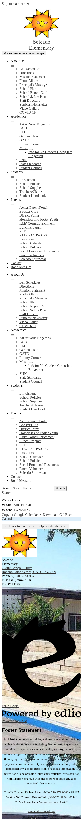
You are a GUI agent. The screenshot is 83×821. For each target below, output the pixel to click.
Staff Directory (29, 100)
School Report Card (33, 92)
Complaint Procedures (41, 811)
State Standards (30, 164)
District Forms (29, 215)
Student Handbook (32, 195)
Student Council (30, 168)
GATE (24, 140)
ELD (23, 132)
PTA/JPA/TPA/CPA (33, 235)
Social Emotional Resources (39, 251)
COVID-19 (27, 112)
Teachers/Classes (31, 192)
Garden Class (28, 136)
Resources (26, 239)
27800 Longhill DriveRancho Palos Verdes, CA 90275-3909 (29, 570)
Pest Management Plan (41, 816)
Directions (26, 73)
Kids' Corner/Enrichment (36, 223)
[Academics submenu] (12, 121)
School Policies (30, 184)
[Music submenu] (31, 149)
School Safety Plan (32, 96)
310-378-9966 (59, 792)
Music (23, 148)
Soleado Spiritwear (32, 259)
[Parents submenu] (12, 204)
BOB (23, 128)
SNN (23, 160)
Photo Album (28, 81)
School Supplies (30, 188)
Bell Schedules (29, 69)
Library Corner (30, 144)
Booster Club (28, 211)
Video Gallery (29, 108)
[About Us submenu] (12, 66)
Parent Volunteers (31, 255)
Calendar (8, 518)
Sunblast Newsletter (33, 104)
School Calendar (31, 243)
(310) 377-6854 (23, 576)
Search (6, 488)
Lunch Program (30, 227)
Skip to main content (16, 4)
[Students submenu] (12, 177)
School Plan (27, 88)
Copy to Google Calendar (20, 515)
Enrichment (27, 180)
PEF (22, 231)
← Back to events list (20, 526)
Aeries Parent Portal (33, 207)
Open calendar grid (52, 526)
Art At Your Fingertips (35, 124)
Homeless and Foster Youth (38, 219)
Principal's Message (33, 85)
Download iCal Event (58, 515)
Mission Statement (32, 77)
